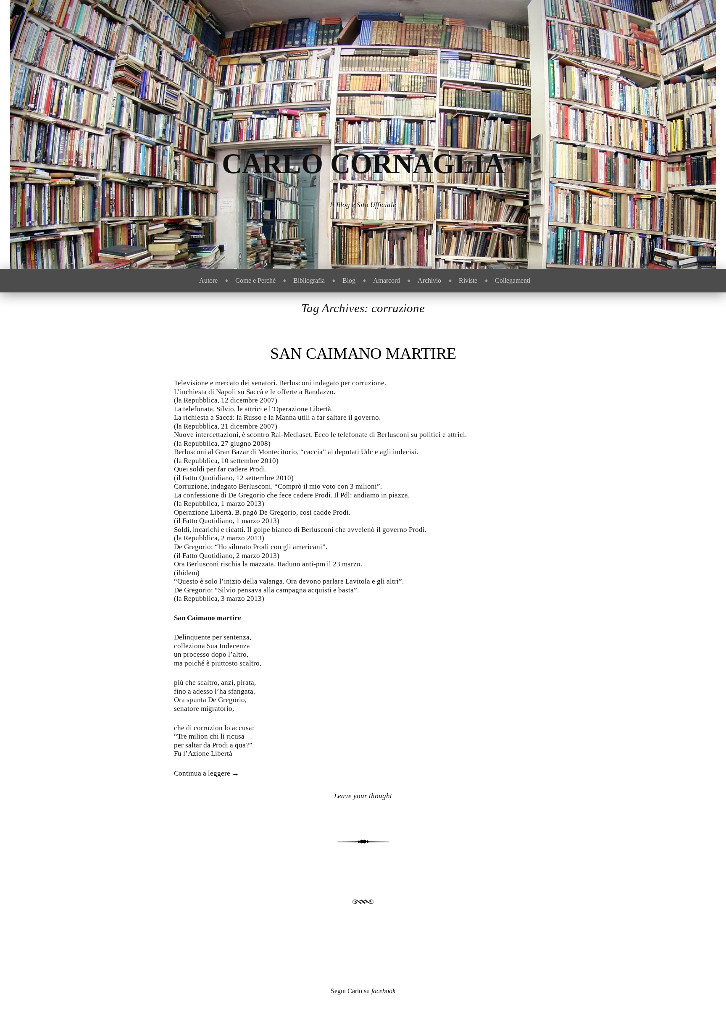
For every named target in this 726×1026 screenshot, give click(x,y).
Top (706, 1006)
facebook (383, 990)
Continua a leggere (206, 773)
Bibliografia (309, 280)
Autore (208, 280)
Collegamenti (512, 280)
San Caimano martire (363, 353)
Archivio (429, 280)
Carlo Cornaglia (363, 163)
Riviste (468, 280)
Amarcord (386, 280)
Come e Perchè (255, 280)
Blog (348, 280)
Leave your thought (363, 796)
